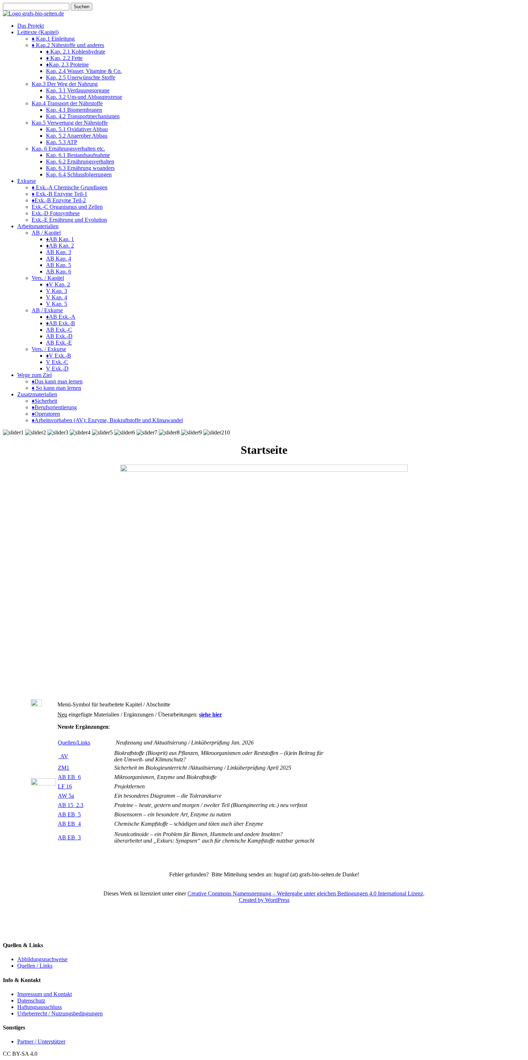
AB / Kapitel (46, 233)
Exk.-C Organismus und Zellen (67, 207)
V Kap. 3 (56, 291)
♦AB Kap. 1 (60, 239)
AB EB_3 (69, 837)
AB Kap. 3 (58, 252)
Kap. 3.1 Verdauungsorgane (78, 90)
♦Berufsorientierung (54, 407)
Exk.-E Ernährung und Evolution (69, 220)
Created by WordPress (264, 900)
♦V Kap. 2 (58, 284)
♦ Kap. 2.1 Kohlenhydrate (75, 52)
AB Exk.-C (59, 330)
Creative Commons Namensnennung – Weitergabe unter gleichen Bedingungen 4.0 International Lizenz (305, 893)
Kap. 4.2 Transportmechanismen (83, 116)
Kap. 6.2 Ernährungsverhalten (80, 161)
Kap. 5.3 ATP (61, 142)
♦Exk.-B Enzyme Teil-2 (59, 200)
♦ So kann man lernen (56, 388)
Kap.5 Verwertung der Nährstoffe (70, 123)
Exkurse (26, 181)
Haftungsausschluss (39, 1007)
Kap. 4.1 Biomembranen (74, 110)
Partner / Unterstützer (41, 1041)
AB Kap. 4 (58, 258)
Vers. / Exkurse (49, 349)
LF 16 (65, 786)
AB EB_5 (69, 814)
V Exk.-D (57, 368)
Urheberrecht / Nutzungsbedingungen (60, 1013)
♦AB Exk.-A (60, 317)
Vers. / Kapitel (48, 278)
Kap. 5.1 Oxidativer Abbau (77, 129)
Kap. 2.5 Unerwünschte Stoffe (80, 77)
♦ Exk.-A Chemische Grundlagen (69, 187)
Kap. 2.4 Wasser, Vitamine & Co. (84, 71)
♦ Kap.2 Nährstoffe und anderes (68, 45)
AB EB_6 (69, 777)
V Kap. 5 (56, 304)
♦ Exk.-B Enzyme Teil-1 (59, 194)
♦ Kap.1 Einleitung (53, 39)
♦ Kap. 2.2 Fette (64, 58)
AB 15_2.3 (70, 805)
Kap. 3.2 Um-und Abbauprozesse (84, 97)
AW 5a (66, 796)
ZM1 (63, 768)
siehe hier (210, 714)
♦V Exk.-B (58, 355)
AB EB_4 (69, 824)
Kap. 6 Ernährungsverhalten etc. (68, 149)
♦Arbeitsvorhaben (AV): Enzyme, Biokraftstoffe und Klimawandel (107, 420)
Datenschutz (31, 1000)
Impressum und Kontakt (44, 994)
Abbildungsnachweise (42, 959)
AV (63, 756)
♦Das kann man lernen (57, 381)
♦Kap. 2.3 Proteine (67, 64)
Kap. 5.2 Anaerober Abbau (76, 136)
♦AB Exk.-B (60, 323)
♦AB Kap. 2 (60, 246)
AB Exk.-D (59, 336)
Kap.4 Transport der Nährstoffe (67, 103)
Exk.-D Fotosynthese (56, 213)
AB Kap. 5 (58, 265)
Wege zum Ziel (34, 375)
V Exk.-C (57, 362)
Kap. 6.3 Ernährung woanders (80, 168)
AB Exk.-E (59, 343)
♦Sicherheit (44, 401)
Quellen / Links (34, 966)
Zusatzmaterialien (37, 394)
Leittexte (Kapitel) (38, 32)
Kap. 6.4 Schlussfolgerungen (79, 174)
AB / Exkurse (47, 310)
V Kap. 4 (56, 297)
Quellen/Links (74, 742)
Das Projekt (30, 26)
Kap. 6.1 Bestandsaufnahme (78, 155)
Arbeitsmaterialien (38, 226)
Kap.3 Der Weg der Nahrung (65, 84)
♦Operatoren (46, 414)
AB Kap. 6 (58, 271)
